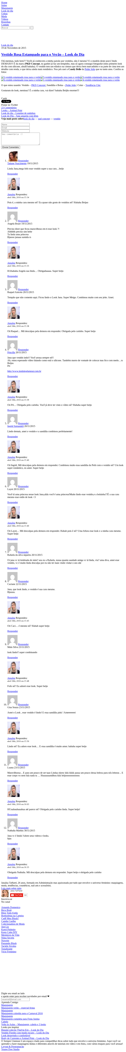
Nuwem (5, 940)
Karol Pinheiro (8, 929)
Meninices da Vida (10, 935)
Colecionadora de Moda (13, 924)
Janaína (11, 194)
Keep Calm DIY (9, 932)
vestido (56, 118)
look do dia (29, 118)
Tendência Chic (93, 85)
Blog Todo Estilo (9, 913)
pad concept (44, 118)
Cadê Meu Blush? (10, 918)
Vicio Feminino (8, 951)
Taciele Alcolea (8, 946)
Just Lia (5, 926)
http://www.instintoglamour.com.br (24, 371)
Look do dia (7, 45)
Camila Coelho (8, 921)
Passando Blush (9, 943)
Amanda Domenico (10, 907)
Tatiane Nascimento (17, 163)
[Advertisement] (57, 36)
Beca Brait (6, 910)
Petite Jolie (90, 69)
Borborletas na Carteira (12, 915)
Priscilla (11, 352)
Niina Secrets (7, 937)
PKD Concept (38, 85)
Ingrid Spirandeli (15, 426)
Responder (23, 160)
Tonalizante (6, 949)
